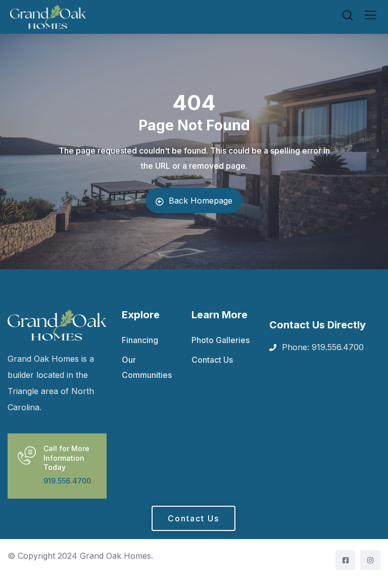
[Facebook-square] (345, 560)
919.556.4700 (67, 480)
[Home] (57, 325)
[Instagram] (370, 560)
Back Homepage (200, 201)
